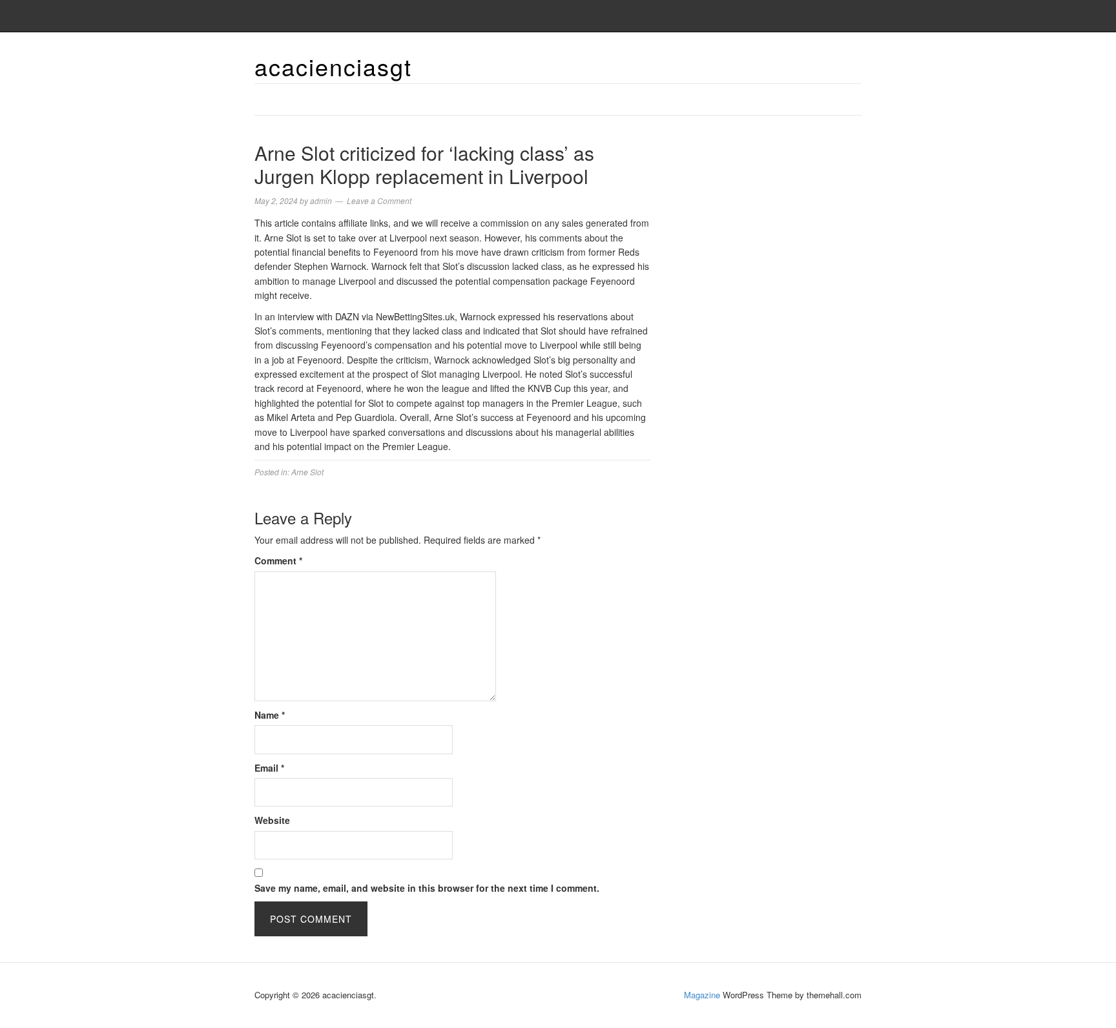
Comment (278, 560)
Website (272, 820)
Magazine (702, 995)
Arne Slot (307, 471)
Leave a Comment (379, 200)
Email (269, 767)
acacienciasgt (333, 66)
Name (269, 714)
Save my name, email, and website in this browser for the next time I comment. (426, 887)
